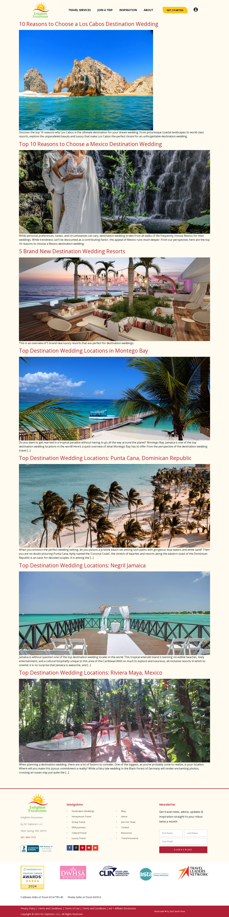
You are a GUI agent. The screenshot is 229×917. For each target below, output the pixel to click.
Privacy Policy (28, 908)
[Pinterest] (82, 848)
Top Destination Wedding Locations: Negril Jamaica (82, 565)
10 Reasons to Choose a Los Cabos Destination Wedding (88, 23)
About (148, 10)
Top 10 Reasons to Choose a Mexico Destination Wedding (90, 144)
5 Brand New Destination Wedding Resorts (72, 251)
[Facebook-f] (69, 848)
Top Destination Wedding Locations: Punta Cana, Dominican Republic (105, 458)
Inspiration (128, 10)
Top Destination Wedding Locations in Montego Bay (83, 350)
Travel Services (79, 10)
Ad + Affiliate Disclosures (122, 908)
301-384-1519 (28, 837)
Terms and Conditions (50, 908)
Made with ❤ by (162, 911)
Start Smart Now (177, 911)
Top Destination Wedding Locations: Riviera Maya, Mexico (90, 672)
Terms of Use (72, 908)
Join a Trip (105, 10)
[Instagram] (76, 848)
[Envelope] (95, 848)
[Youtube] (89, 848)
